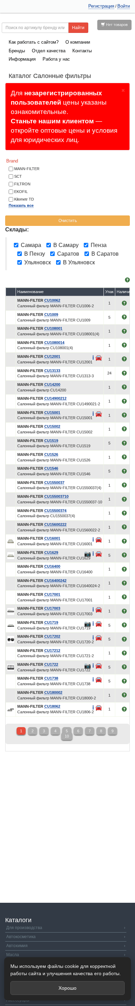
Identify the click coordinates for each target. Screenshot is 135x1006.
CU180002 (53, 692)
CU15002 (52, 426)
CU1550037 (54, 482)
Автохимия (65, 945)
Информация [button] (22, 59)
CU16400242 (55, 581)
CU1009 (51, 314)
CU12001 (52, 356)
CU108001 (53, 328)
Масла (65, 954)
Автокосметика (65, 936)
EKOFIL (21, 191)
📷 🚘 (93, 554)
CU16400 (52, 566)
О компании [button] (77, 42)
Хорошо (67, 988)
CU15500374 (55, 511)
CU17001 (52, 594)
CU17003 (52, 608)
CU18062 (52, 706)
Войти (123, 6)
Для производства (65, 927)
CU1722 (51, 664)
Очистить (67, 220)
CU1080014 (54, 343)
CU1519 (51, 441)
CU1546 (51, 468)
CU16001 (52, 538)
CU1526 (51, 454)
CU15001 (52, 413)
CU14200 (52, 384)
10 (67, 736)
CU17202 (52, 636)
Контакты (82, 50)
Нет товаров (116, 25)
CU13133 (52, 371)
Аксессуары (65, 1000)
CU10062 (52, 300)
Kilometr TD (24, 199)
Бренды (17, 50)
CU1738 (51, 678)
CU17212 (52, 650)
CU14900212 (55, 398)
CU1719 (51, 622)
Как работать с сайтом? (33, 42)
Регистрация (101, 6)
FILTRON (22, 184)
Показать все (21, 205)
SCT (18, 176)
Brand (12, 161)
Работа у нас (56, 59)
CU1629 (51, 552)
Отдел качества (48, 50)
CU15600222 (55, 524)
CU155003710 (56, 496)
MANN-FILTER (26, 169)
